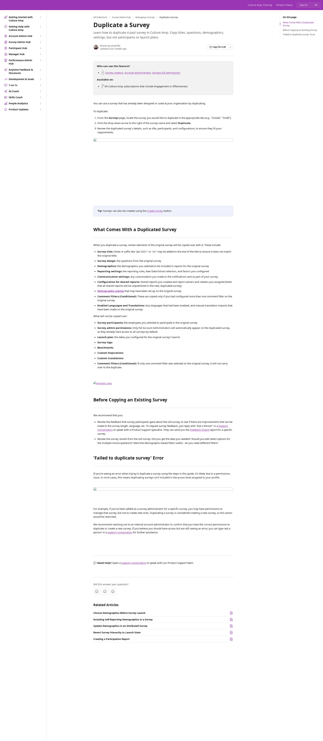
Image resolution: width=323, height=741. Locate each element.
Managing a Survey (145, 17)
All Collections (100, 17)
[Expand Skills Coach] (40, 97)
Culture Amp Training (260, 5)
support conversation (119, 532)
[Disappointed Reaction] (96, 591)
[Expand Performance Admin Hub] (40, 60)
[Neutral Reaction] (104, 591)
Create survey (155, 210)
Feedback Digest (200, 429)
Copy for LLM (219, 46)
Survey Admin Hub (121, 17)
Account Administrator (138, 72)
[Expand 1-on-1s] (40, 85)
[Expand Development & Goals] (40, 79)
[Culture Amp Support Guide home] (3, 5)
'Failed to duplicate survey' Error (299, 34)
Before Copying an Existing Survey (300, 29)
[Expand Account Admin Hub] (40, 36)
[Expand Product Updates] (40, 109)
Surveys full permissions (166, 72)
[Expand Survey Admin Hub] (40, 42)
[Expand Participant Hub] (40, 48)
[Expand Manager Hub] (40, 54)
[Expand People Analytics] (40, 103)
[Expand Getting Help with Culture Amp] (40, 26)
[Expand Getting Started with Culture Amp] (40, 17)
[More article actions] (230, 47)
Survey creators (114, 72)
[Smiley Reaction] (113, 591)
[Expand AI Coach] (40, 91)
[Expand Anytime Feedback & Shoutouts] (40, 69)
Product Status (284, 5)
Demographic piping (110, 291)
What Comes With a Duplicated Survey (298, 24)
